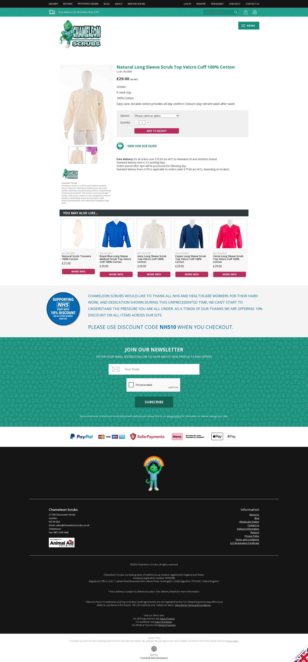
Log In (187, 3)
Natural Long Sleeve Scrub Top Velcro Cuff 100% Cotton (77, 155)
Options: (125, 115)
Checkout (234, 3)
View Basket (217, 3)
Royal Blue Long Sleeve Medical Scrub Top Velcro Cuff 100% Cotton (116, 234)
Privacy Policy (252, 536)
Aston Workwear (163, 621)
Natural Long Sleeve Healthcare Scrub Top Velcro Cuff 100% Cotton (82, 34)
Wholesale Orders (249, 521)
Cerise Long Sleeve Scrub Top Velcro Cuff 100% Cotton (229, 234)
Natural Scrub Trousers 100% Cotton (78, 234)
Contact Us (252, 3)
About (118, 3)
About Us (254, 514)
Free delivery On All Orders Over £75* (79, 12)
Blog (107, 3)
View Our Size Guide (142, 146)
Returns (67, 3)
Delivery (53, 3)
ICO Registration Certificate (244, 543)
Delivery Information (248, 528)
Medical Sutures (167, 625)
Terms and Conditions (247, 539)
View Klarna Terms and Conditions (193, 605)
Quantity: (125, 122)
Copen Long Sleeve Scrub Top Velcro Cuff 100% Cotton (191, 234)
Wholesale (88, 3)
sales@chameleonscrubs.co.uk (72, 525)
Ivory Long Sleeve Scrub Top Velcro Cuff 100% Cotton (154, 234)
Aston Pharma (167, 618)
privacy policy (174, 416)
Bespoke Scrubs (136, 3)
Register (201, 3)
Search (235, 12)
